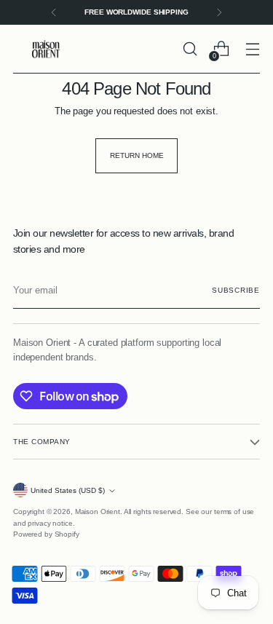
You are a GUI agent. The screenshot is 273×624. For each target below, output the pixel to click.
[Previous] (54, 12)
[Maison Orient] (46, 49)
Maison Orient (97, 512)
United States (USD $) (68, 490)
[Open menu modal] (252, 49)
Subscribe (236, 290)
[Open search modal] (190, 49)
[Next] (219, 12)
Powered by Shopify (46, 534)
